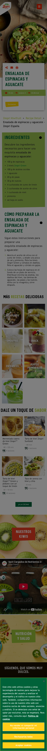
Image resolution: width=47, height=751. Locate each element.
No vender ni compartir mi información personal (23, 726)
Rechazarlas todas (23, 736)
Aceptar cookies (23, 745)
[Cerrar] (44, 681)
